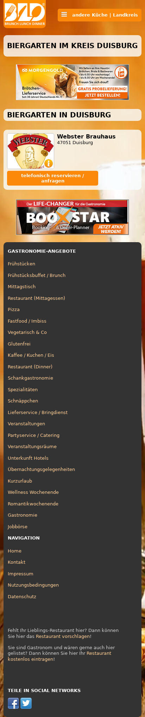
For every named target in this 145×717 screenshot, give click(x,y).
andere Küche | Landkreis (102, 15)
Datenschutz (22, 596)
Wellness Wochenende (33, 492)
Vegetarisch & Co (27, 332)
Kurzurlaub (20, 481)
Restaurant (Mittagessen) (36, 298)
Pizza (14, 309)
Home (14, 551)
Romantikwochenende (33, 503)
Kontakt (16, 562)
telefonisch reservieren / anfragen (52, 178)
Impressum (20, 573)
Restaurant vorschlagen (63, 636)
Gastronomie (22, 515)
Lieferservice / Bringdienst (38, 412)
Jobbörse (17, 526)
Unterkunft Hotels (28, 458)
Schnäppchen (23, 400)
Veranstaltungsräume (32, 446)
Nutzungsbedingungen (33, 585)
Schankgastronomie (30, 378)
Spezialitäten (23, 389)
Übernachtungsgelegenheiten (41, 469)
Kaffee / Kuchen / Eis (31, 355)
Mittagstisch (22, 286)
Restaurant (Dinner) (30, 366)
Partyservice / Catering (33, 435)
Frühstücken (21, 263)
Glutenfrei (19, 344)
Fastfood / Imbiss (27, 321)
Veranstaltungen (26, 423)
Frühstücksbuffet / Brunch (36, 275)
